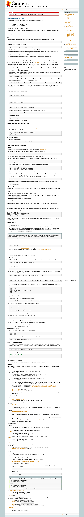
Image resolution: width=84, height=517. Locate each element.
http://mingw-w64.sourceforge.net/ (44, 249)
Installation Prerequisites (70, 15)
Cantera (8, 9)
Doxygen (11, 507)
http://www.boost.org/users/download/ (19, 411)
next (68, 9)
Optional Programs (70, 48)
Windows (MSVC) (70, 34)
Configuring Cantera (68, 57)
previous (64, 9)
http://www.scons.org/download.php (19, 399)
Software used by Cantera (70, 44)
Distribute (11, 495)
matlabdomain (15, 505)
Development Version (71, 25)
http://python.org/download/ (17, 404)
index (77, 9)
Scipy (10, 442)
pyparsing (14, 502)
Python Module (70, 30)
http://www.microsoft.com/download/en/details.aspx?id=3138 (44, 385)
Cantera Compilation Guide (69, 14)
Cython (10, 431)
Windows (68, 18)
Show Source (66, 61)
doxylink (13, 504)
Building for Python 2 (72, 32)
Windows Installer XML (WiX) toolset (16, 490)
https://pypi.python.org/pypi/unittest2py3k (20, 449)
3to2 (10, 437)
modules (72, 9)
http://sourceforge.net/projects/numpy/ (19, 428)
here (44, 14)
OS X (68, 19)
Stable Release (70, 23)
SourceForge (34, 127)
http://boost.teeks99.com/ (37, 419)
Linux (68, 17)
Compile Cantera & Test (70, 39)
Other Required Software (72, 47)
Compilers (69, 45)
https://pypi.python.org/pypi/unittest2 (19, 448)
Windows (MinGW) (70, 35)
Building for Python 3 (72, 33)
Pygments (14, 501)
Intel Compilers (70, 37)
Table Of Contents (67, 12)
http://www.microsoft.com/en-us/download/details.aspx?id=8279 (44, 386)
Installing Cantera (67, 52)
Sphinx (13, 500)
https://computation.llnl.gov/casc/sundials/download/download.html (25, 461)
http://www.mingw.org (25, 248)
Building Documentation (71, 40)
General (68, 29)
